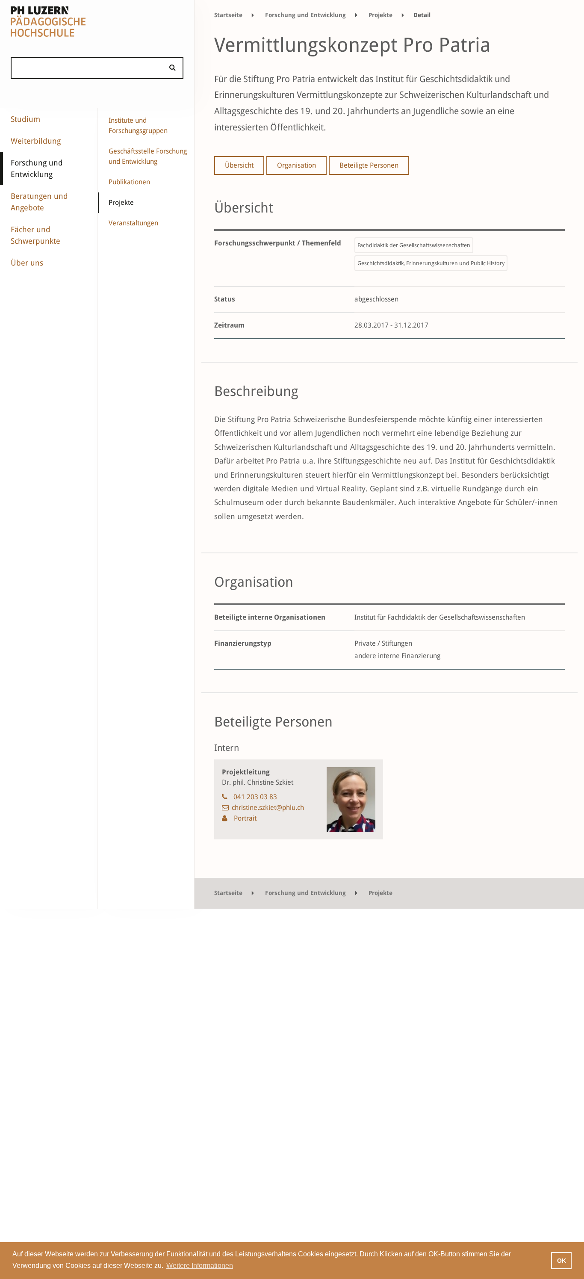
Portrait (244, 818)
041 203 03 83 (255, 797)
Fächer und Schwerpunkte (35, 235)
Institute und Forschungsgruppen (138, 125)
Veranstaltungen (133, 223)
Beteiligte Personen (368, 165)
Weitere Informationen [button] (199, 1265)
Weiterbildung (36, 140)
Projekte (121, 202)
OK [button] (561, 1260)
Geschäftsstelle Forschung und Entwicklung (148, 156)
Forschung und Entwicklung (37, 168)
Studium (25, 119)
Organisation (296, 165)
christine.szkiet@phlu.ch (268, 807)
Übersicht (239, 165)
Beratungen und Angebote (39, 202)
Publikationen (129, 182)
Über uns (27, 262)
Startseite (228, 15)
